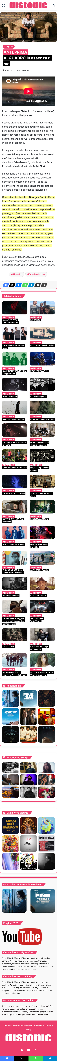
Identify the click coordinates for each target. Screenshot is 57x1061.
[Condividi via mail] (37, 285)
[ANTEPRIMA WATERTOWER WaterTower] (42, 606)
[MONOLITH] (10, 698)
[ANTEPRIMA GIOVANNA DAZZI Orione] (14, 481)
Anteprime (8, 47)
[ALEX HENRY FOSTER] (10, 792)
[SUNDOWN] (10, 716)
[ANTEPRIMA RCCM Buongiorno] (42, 384)
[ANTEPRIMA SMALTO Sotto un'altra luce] (14, 455)
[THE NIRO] (28, 779)
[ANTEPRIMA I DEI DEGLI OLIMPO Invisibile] (42, 532)
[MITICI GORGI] (28, 861)
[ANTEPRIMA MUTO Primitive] (14, 384)
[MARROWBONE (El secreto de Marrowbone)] (28, 716)
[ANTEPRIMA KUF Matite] (42, 307)
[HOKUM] (46, 698)
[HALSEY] (28, 825)
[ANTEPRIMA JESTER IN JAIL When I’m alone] (42, 481)
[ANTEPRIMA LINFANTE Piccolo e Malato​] (42, 407)
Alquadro (17, 274)
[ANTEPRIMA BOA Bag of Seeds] (14, 583)
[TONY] (28, 734)
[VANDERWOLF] (46, 792)
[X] (11, 285)
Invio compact (40, 1025)
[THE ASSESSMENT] (46, 716)
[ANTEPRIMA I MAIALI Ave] (14, 634)
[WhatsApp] (24, 285)
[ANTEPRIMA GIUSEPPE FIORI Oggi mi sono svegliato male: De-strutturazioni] (14, 606)
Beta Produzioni (37, 274)
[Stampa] (43, 285)
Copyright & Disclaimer (13, 1025)
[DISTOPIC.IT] (28, 5)
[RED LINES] (10, 861)
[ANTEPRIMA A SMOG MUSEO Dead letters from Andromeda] (14, 558)
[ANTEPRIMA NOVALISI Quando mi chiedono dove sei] (42, 430)
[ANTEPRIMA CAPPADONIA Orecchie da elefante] (14, 430)
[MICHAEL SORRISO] (28, 792)
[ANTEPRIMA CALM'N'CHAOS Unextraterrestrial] (14, 307)
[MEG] (46, 825)
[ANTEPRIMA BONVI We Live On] (42, 583)
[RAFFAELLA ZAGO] (46, 779)
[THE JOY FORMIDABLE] (10, 843)
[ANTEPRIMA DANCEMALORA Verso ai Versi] (14, 333)
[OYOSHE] (28, 767)
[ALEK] (46, 767)
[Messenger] (17, 285)
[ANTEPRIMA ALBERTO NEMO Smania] (14, 407)
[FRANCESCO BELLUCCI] (46, 861)
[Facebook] (5, 285)
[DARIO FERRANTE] (28, 843)
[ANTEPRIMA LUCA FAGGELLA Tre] (42, 359)
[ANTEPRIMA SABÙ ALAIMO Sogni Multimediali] (42, 634)
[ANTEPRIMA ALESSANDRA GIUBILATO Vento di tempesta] (42, 660)
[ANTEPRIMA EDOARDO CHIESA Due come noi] (14, 506)
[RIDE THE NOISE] (10, 767)
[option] (14, 901)
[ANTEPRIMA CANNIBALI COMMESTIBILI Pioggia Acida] (14, 359)
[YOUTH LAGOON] (10, 825)
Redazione (9, 70)
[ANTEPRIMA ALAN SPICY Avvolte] (42, 558)
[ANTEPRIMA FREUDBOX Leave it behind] (42, 333)
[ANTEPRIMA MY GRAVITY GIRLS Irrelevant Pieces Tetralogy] (14, 660)
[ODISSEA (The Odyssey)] (46, 734)
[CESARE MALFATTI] (46, 843)
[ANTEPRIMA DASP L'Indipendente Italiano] (42, 455)
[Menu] (3, 6)
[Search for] (53, 6)
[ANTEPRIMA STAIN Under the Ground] (14, 532)
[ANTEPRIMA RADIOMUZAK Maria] (42, 506)
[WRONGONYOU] (10, 779)
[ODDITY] (10, 734)
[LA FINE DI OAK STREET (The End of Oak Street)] (28, 698)
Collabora (28, 1025)
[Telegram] (30, 285)
